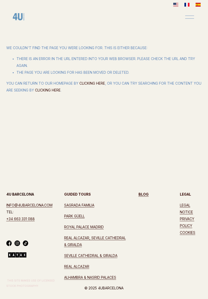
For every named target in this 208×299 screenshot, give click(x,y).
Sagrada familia (79, 205)
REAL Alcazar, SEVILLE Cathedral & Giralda (95, 241)
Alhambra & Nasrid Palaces (90, 277)
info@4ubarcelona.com (29, 205)
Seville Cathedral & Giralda (90, 256)
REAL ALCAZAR (76, 267)
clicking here (92, 83)
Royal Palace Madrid (84, 227)
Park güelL (74, 216)
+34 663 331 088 (20, 219)
